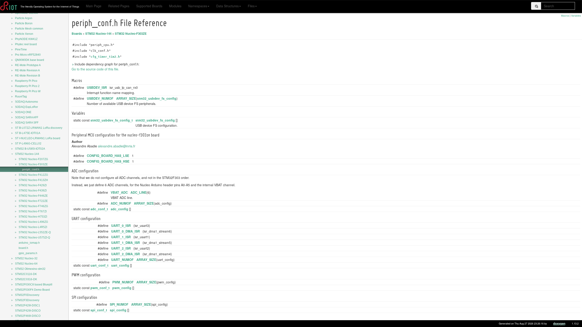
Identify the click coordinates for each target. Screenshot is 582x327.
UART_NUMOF (122, 259)
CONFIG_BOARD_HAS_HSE (108, 161)
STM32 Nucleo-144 (27, 154)
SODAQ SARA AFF (26, 117)
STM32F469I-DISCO (27, 315)
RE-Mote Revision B (27, 75)
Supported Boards (149, 6)
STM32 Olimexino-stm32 (30, 268)
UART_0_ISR (121, 225)
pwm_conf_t (100, 287)
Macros (565, 15)
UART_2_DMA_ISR (125, 254)
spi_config (118, 310)
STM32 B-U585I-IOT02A (30, 148)
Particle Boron (24, 23)
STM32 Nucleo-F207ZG (33, 159)
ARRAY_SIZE (126, 98)
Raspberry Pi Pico (26, 80)
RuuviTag (21, 96)
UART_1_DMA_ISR (125, 242)
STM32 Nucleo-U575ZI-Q (34, 237)
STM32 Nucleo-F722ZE (33, 201)
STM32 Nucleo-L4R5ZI (33, 227)
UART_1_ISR (121, 237)
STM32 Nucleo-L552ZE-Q (35, 232)
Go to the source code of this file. (95, 69)
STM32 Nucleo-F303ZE (33, 164)
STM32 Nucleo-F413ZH (33, 180)
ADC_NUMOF (121, 203)
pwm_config (121, 287)
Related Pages (118, 6)
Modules (175, 6)
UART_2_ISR (121, 248)
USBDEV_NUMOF (100, 98)
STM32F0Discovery (27, 295)
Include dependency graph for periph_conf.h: (106, 64)
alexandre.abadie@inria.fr (116, 146)
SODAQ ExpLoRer (26, 107)
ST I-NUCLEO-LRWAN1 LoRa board (37, 138)
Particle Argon (23, 18)
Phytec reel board (26, 44)
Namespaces (197, 6)
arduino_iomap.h (29, 242)
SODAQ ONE (23, 112)
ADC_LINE (138, 192)
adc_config (119, 209)
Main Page (93, 6)
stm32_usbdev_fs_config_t (111, 120)
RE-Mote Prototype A (28, 65)
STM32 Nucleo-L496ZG (33, 221)
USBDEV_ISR (97, 87)
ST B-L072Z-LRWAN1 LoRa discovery (38, 127)
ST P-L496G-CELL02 (28, 143)
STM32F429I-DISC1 (27, 305)
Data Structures (227, 6)
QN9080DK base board (29, 60)
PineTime (21, 49)
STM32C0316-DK (26, 279)
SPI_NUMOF (119, 304)
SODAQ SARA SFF (26, 122)
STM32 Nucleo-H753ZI (33, 216)
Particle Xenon (24, 33)
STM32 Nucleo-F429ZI (33, 185)
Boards (77, 33)
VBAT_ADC (119, 192)
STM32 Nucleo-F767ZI (33, 211)
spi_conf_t (98, 310)
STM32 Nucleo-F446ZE (33, 195)
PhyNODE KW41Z (26, 39)
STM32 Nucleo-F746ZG (33, 206)
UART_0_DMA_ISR (125, 231)
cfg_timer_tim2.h (105, 56)
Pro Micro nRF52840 (28, 54)
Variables (576, 15)
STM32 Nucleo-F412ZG (33, 174)
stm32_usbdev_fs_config (156, 98)
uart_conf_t (99, 265)
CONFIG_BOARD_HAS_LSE (108, 155)
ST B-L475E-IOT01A (27, 133)
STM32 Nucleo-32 (26, 258)
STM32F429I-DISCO (27, 310)
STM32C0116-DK (26, 274)
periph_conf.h (30, 169)
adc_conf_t (99, 209)
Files (251, 6)
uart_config (120, 265)
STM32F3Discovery (27, 300)
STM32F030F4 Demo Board (32, 289)
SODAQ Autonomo (26, 101)
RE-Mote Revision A (27, 70)
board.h (23, 248)
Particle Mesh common (29, 28)
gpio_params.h (28, 253)
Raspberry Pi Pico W (27, 91)
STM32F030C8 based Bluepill (33, 284)
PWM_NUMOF (123, 282)
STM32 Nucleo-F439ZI (33, 190)
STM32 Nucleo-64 (26, 263)
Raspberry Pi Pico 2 (27, 86)
